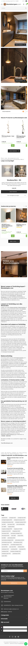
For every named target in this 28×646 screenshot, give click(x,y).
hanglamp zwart (6, 531)
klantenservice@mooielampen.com (8, 434)
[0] (26, 4)
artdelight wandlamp (20, 522)
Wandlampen (4, 297)
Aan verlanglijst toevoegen (13, 195)
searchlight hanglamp (16, 544)
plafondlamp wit (19, 540)
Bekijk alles (13, 498)
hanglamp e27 (18, 528)
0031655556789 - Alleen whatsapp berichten (13, 605)
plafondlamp (11, 537)
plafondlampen (18, 542)
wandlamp (5, 551)
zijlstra (4, 555)
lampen (20, 535)
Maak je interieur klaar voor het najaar (15, 458)
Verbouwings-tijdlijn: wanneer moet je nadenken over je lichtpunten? (17, 486)
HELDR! (4, 517)
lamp (13, 535)
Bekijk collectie (13, 241)
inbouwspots (5, 535)
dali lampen (11, 524)
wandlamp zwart (6, 553)
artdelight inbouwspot (19, 519)
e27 (4, 526)
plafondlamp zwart (7, 542)
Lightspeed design (13, 643)
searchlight (5, 544)
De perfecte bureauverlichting (15, 468)
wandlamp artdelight (15, 551)
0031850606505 (7, 601)
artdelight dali (21, 517)
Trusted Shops (4, 408)
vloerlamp (22, 549)
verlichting (14, 549)
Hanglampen (19, 295)
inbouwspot (5, 533)
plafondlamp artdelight (7, 540)
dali (3, 524)
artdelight (12, 517)
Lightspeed (6, 643)
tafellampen (5, 549)
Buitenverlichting (21, 307)
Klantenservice (14, 583)
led (4, 537)
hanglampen (16, 531)
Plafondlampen (13, 295)
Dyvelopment (21, 643)
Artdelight (24, 308)
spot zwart (12, 546)
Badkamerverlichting (5, 320)
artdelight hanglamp (7, 519)
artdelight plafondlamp (7, 522)
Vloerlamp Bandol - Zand (8, 136)
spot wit (4, 546)
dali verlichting (20, 524)
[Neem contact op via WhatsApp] (25, 643)
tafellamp (21, 546)
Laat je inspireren (13, 150)
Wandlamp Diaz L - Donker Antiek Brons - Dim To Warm (7, 226)
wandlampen (16, 553)
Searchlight (4, 310)
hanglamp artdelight (7, 528)
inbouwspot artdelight (16, 533)
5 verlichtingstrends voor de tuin (15, 477)
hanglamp (11, 526)
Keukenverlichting (14, 307)
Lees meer (9, 466)
